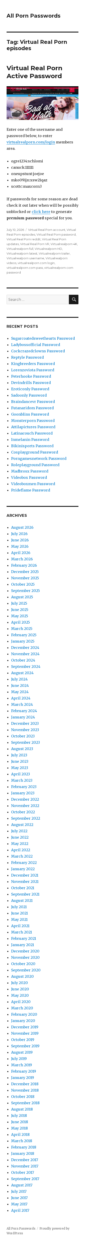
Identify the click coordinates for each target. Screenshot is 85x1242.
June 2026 (20, 540)
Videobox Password (29, 477)
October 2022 (23, 812)
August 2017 (21, 1185)
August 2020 (22, 976)
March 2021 (21, 932)
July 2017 (19, 1191)
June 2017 (19, 1197)
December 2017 (24, 1160)
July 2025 (19, 603)
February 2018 (23, 1147)
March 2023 (21, 780)
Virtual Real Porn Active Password (34, 72)
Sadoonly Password (29, 395)
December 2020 (25, 951)
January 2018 (22, 1153)
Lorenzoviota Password (32, 370)
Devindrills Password (31, 382)
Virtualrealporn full (20, 248)
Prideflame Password (30, 490)
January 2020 (23, 1020)
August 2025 (22, 597)
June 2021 (19, 913)
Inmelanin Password (30, 439)
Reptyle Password (27, 357)
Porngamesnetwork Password (38, 458)
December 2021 (24, 875)
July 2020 (19, 982)
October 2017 (22, 1172)
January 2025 (22, 641)
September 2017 (25, 1179)
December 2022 (25, 799)
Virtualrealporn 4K (64, 244)
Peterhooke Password (31, 376)
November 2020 (25, 957)
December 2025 (25, 571)
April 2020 (21, 1001)
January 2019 (22, 1077)
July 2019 (19, 1058)
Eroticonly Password (30, 389)
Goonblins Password (30, 414)
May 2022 (19, 843)
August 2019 (22, 1052)
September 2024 (25, 666)
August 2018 (22, 1109)
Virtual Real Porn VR (34, 244)
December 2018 (25, 1084)
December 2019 (24, 1027)
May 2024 (20, 692)
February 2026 (24, 565)
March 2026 (22, 559)
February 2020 (24, 1014)
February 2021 (23, 938)
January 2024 (23, 717)
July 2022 (19, 831)
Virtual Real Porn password (56, 234)
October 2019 (22, 1039)
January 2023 (22, 793)
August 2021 (22, 900)
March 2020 (22, 1008)
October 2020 (23, 963)
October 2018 (22, 1096)
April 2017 (20, 1210)
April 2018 (20, 1134)
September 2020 (26, 970)
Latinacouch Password (32, 433)
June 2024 (20, 685)
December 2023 (25, 723)
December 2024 (25, 647)
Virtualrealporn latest (22, 253)
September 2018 (25, 1103)
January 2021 (22, 945)
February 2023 (23, 786)
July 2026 (19, 533)
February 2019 (23, 1071)
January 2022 (23, 869)
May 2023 (19, 767)
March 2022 (22, 856)
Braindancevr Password (33, 401)
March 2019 (21, 1065)
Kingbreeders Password (33, 363)
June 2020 (20, 989)
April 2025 (20, 622)
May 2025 (19, 616)
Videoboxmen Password (33, 484)
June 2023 (19, 761)
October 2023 (23, 736)
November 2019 (25, 1033)
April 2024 (20, 698)
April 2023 (20, 774)
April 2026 (20, 552)
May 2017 (19, 1204)
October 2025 (23, 584)
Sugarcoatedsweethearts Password (43, 338)
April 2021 (20, 926)
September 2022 (25, 818)
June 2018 (19, 1122)
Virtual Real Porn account (46, 230)
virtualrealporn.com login (36, 263)
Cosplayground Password (34, 452)
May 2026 (20, 546)
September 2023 (25, 742)
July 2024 (19, 679)
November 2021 (25, 881)
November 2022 (25, 805)
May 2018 (19, 1128)
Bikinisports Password (32, 446)
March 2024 (22, 704)
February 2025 (23, 635)
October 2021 (22, 888)
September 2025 (25, 590)
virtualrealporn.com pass (25, 267)
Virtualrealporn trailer (54, 253)
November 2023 (25, 729)
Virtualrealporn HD (48, 248)
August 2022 (22, 824)
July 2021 (19, 907)
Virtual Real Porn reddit (24, 239)
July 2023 (19, 755)
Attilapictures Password (33, 427)
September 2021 (25, 894)
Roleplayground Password (35, 465)
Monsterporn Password (33, 420)
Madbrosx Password (29, 471)
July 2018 (19, 1115)
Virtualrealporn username (25, 258)
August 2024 (22, 673)
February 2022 (24, 862)
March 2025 (21, 628)
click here (41, 211)
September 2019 (25, 1046)
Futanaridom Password (32, 408)
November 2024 (25, 654)
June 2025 (19, 609)
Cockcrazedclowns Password (38, 351)
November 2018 (25, 1090)
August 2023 (22, 748)
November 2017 (24, 1166)
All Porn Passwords (34, 16)
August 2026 (22, 527)
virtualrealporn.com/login (31, 142)
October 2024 (23, 660)
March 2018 (21, 1141)
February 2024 (24, 711)
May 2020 (20, 995)
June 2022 (20, 837)
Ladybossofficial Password (35, 344)
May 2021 (19, 919)
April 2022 (20, 850)
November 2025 (25, 578)
